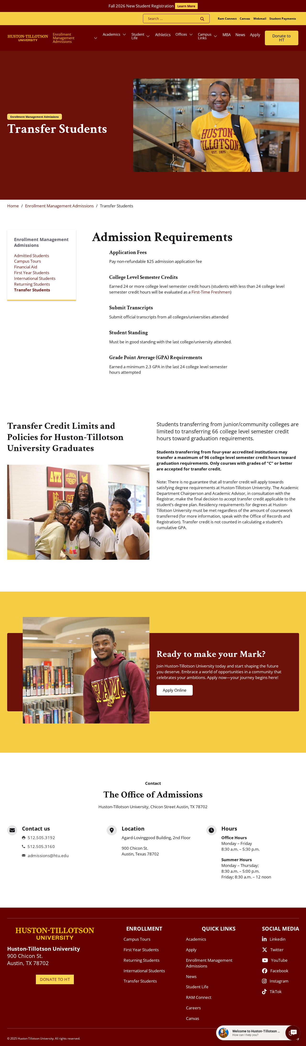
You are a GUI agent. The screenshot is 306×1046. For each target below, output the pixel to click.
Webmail (259, 19)
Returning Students (32, 284)
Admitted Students (31, 255)
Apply (255, 34)
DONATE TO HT (55, 979)
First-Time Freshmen (210, 292)
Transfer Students (32, 290)
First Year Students (31, 272)
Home (13, 206)
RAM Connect (198, 997)
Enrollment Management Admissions (63, 38)
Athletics (163, 34)
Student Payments (282, 19)
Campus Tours (27, 261)
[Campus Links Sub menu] (215, 36)
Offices (181, 34)
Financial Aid (25, 267)
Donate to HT (281, 38)
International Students (34, 278)
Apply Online (174, 690)
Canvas (245, 19)
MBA (227, 34)
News (240, 34)
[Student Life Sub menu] (148, 36)
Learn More (186, 6)
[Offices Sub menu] (191, 34)
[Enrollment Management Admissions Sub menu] (95, 38)
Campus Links (204, 36)
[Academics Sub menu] (124, 34)
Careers (193, 1008)
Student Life (137, 36)
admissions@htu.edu (48, 855)
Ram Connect (227, 19)
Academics (111, 34)
